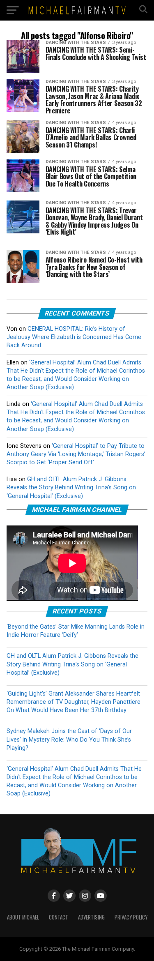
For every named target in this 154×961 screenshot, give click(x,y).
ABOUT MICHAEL (23, 917)
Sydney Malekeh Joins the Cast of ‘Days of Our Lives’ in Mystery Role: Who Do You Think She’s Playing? (69, 739)
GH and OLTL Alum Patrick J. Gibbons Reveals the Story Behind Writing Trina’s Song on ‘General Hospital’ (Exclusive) (71, 487)
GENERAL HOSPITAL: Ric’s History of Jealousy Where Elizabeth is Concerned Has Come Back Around (74, 337)
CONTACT (58, 917)
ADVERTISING (91, 917)
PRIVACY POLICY (131, 917)
